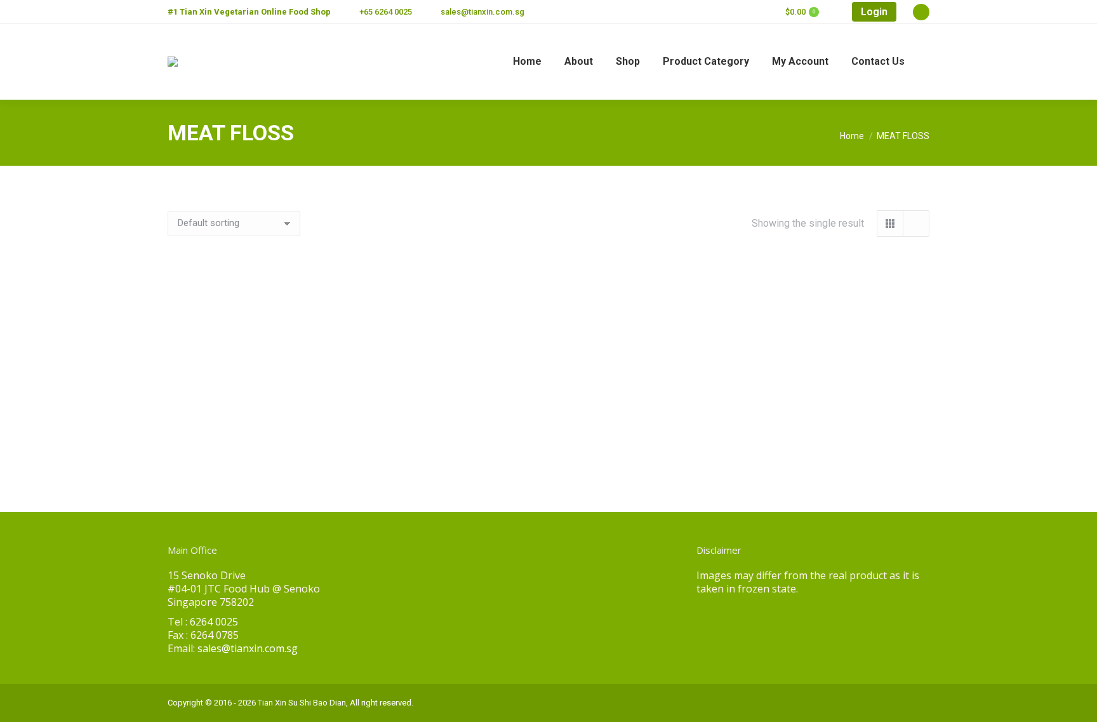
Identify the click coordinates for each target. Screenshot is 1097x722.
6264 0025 (214, 622)
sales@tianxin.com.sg (482, 12)
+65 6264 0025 (385, 12)
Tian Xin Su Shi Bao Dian (302, 702)
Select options (213, 454)
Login (874, 12)
